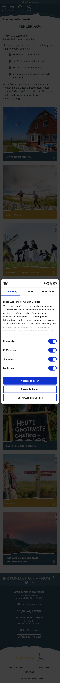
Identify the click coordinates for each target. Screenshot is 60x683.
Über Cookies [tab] (49, 291)
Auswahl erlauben (30, 389)
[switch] (52, 350)
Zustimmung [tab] (10, 291)
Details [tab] (30, 291)
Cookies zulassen (30, 380)
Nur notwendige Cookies (30, 397)
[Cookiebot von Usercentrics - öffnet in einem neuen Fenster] (44, 283)
